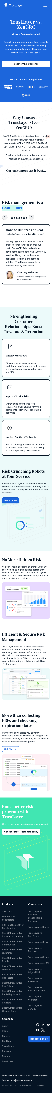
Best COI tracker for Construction (12, 943)
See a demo (10, 500)
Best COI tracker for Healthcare (12, 976)
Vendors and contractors (8, 918)
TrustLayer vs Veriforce (35, 998)
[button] (45, 5)
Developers (7, 1061)
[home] (13, 5)
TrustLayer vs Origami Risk (35, 971)
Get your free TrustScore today (21, 831)
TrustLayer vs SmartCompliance (37, 989)
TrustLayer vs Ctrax (38, 942)
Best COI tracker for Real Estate (12, 984)
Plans (5, 1031)
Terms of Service (9, 1085)
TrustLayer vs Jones (38, 957)
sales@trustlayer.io (24, 1080)
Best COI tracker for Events (12, 960)
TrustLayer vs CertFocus (35, 935)
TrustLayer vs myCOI (38, 963)
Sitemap (40, 1085)
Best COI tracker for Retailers (12, 1001)
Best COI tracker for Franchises (12, 968)
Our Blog (6, 1041)
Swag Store (8, 1046)
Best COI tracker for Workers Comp (12, 1009)
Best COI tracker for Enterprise (12, 951)
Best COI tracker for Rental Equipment (12, 993)
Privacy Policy (26, 1085)
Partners (6, 1051)
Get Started (10, 749)
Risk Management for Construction (12, 926)
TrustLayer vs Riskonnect (35, 980)
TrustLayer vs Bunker (39, 927)
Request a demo (39, 1039)
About (5, 1026)
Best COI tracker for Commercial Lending (12, 935)
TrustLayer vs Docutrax (35, 950)
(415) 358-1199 (8, 1080)
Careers (6, 1036)
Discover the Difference (26, 64)
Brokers (6, 1056)
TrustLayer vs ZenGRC (35, 1007)
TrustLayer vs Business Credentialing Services (35, 916)
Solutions (7, 911)
